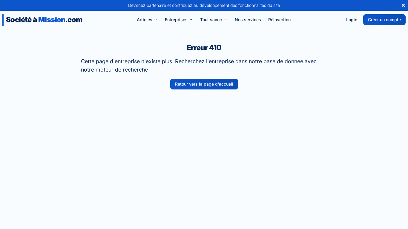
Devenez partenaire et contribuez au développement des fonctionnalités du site (204, 5)
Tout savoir (211, 19)
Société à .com (44, 19)
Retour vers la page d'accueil (204, 83)
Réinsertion (279, 19)
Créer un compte (384, 19)
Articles (144, 19)
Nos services (248, 19)
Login (351, 19)
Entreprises (176, 19)
